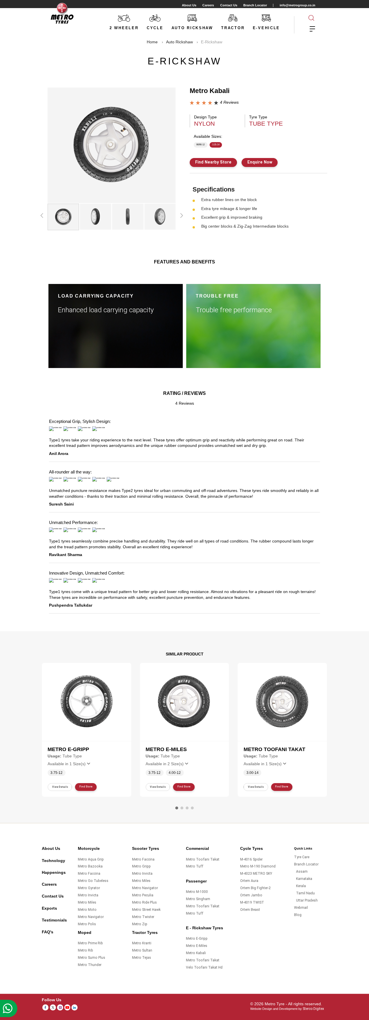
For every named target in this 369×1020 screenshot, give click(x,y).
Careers (208, 5)
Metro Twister (143, 917)
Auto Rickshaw (192, 28)
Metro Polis (87, 924)
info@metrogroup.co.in (297, 5)
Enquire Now (259, 162)
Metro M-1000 (197, 892)
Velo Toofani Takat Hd (204, 967)
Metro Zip (139, 924)
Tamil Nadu (305, 893)
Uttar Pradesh (307, 900)
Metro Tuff (194, 866)
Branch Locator (255, 5)
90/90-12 (200, 144)
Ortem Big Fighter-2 (255, 888)
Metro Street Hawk (146, 910)
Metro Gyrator (89, 888)
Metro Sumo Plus (91, 958)
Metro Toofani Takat (202, 859)
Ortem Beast (250, 910)
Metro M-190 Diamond (258, 866)
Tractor (232, 28)
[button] (176, 808)
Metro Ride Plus (144, 902)
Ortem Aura (249, 881)
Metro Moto (87, 910)
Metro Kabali (196, 953)
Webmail (301, 908)
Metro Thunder (89, 965)
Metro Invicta (88, 895)
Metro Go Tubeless (93, 881)
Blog (298, 915)
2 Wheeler (124, 28)
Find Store (86, 786)
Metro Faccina (89, 874)
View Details (60, 786)
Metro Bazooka (90, 866)
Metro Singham (198, 899)
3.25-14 (215, 144)
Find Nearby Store (213, 162)
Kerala (301, 886)
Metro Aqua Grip (91, 859)
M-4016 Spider (251, 859)
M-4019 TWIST (252, 902)
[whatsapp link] (8, 1008)
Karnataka (304, 879)
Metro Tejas (141, 958)
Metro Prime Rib (90, 943)
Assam (302, 871)
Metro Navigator (91, 917)
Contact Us (228, 5)
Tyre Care (301, 857)
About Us (189, 5)
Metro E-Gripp (197, 939)
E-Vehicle (266, 28)
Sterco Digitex (313, 1009)
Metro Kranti (141, 943)
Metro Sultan (142, 950)
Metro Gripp (141, 866)
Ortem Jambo (251, 895)
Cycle (155, 28)
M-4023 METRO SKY (256, 874)
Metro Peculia (142, 895)
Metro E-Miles (196, 946)
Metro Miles (87, 902)
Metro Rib (85, 950)
